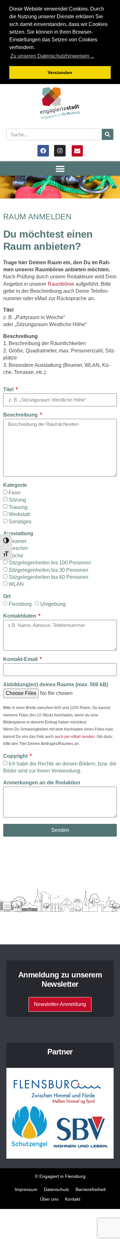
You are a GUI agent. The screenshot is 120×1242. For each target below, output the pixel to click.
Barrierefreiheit (91, 1189)
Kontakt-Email (21, 659)
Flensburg (20, 604)
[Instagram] (60, 150)
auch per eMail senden (75, 736)
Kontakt (72, 1199)
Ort (7, 596)
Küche (16, 555)
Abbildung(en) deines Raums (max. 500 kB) (55, 684)
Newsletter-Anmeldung (60, 1004)
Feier (14, 492)
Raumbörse (61, 284)
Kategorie (15, 485)
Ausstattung (18, 533)
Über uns (49, 1199)
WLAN (16, 584)
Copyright (16, 756)
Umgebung (53, 604)
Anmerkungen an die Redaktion (41, 782)
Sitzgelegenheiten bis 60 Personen (48, 577)
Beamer (18, 541)
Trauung (18, 507)
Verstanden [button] (60, 72)
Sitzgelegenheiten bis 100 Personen (50, 562)
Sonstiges (20, 521)
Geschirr (18, 548)
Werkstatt (19, 514)
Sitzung (17, 500)
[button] (60, 168)
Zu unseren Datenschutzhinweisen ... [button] (52, 56)
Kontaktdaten (20, 616)
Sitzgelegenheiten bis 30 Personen (48, 569)
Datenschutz (56, 1189)
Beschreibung (21, 415)
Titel (9, 389)
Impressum (26, 1189)
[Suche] (107, 134)
